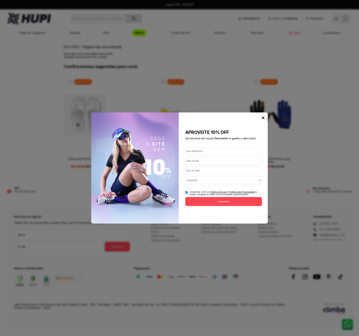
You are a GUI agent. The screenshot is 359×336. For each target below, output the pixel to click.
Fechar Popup (263, 118)
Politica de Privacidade (242, 192)
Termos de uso (218, 192)
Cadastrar (224, 201)
